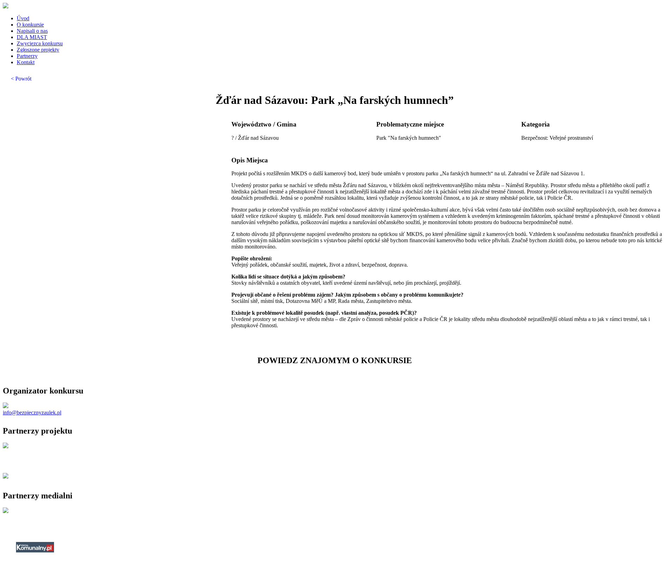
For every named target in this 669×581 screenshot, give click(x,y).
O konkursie (30, 25)
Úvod (23, 18)
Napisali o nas (32, 31)
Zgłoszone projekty (38, 50)
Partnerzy (27, 56)
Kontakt (25, 62)
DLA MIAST (32, 37)
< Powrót (21, 79)
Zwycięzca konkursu (40, 43)
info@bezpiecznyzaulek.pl (32, 412)
